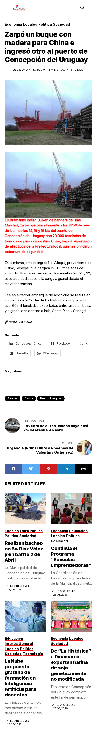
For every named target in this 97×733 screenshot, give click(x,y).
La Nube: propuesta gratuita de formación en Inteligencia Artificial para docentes (20, 678)
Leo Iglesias (19, 586)
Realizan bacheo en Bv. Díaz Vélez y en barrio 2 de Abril (24, 551)
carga (29, 398)
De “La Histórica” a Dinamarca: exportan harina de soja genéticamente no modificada (71, 665)
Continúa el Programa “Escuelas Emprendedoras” (71, 556)
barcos (12, 398)
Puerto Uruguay (50, 398)
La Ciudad (20, 69)
